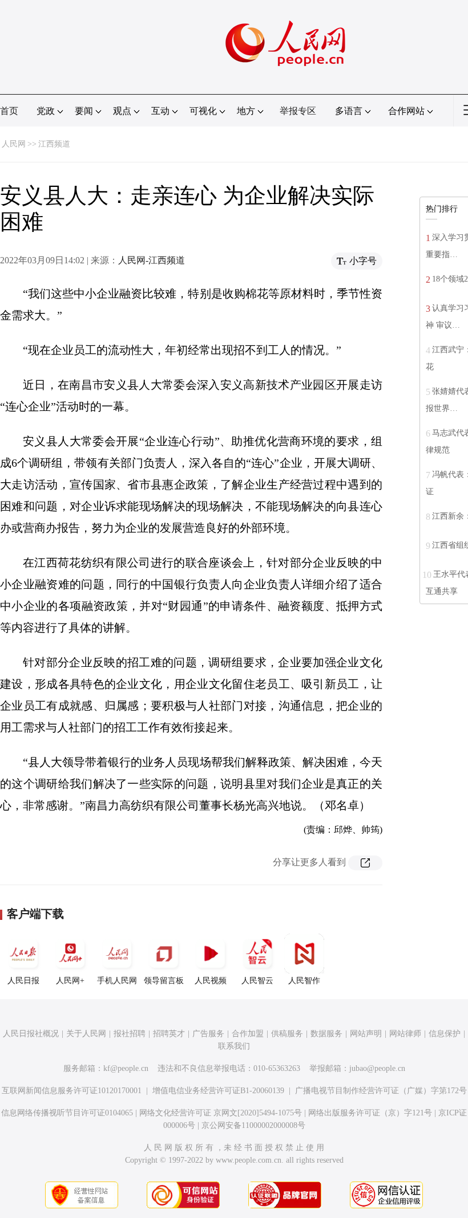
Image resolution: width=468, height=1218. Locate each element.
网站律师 (405, 1033)
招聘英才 (169, 1033)
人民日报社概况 (31, 1033)
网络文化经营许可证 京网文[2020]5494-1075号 (220, 1113)
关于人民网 (86, 1033)
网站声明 (366, 1033)
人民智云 (257, 980)
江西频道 (54, 144)
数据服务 (326, 1033)
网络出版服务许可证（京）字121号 (370, 1113)
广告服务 (208, 1033)
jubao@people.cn (377, 1068)
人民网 (14, 144)
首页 (9, 111)
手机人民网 (117, 980)
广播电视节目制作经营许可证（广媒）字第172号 (381, 1090)
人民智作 (304, 980)
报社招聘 (130, 1033)
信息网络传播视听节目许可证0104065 (67, 1113)
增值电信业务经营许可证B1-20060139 (218, 1090)
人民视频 (211, 980)
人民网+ (70, 980)
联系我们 (234, 1046)
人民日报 (23, 980)
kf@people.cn (125, 1068)
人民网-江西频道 (151, 260)
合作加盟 (248, 1033)
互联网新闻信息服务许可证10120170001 (72, 1090)
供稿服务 (287, 1033)
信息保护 (445, 1033)
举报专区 (298, 111)
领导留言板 (164, 980)
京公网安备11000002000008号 (253, 1125)
